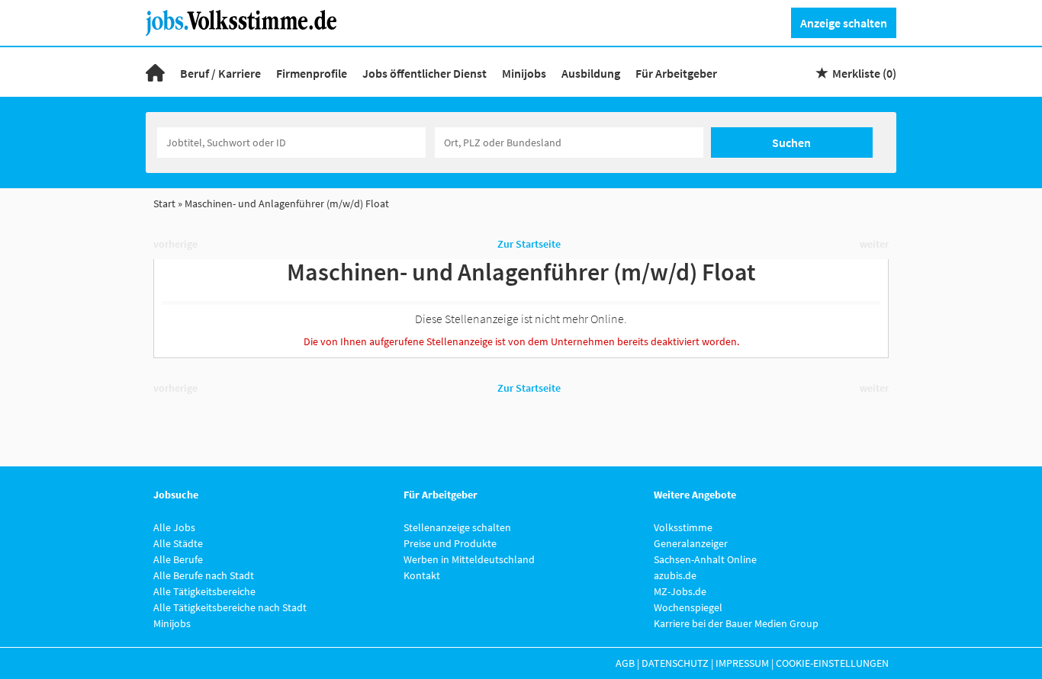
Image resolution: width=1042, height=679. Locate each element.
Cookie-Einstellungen (832, 663)
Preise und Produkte (450, 543)
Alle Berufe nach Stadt (203, 575)
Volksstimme (683, 527)
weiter (874, 244)
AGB (625, 663)
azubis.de (675, 575)
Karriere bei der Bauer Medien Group (736, 623)
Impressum (742, 663)
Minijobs (524, 73)
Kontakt (422, 575)
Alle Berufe (178, 559)
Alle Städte (178, 543)
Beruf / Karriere (220, 73)
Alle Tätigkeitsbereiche (204, 591)
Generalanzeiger (691, 543)
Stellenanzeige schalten (457, 527)
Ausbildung (590, 73)
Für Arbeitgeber (676, 73)
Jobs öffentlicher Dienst (424, 73)
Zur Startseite (529, 244)
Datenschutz (675, 663)
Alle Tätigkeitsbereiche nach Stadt (230, 607)
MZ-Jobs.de (680, 591)
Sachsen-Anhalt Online (705, 559)
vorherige (175, 244)
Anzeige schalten (843, 22)
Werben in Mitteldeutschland (469, 559)
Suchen (791, 142)
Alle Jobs (174, 527)
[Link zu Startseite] (247, 21)
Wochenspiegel (688, 607)
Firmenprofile (311, 73)
